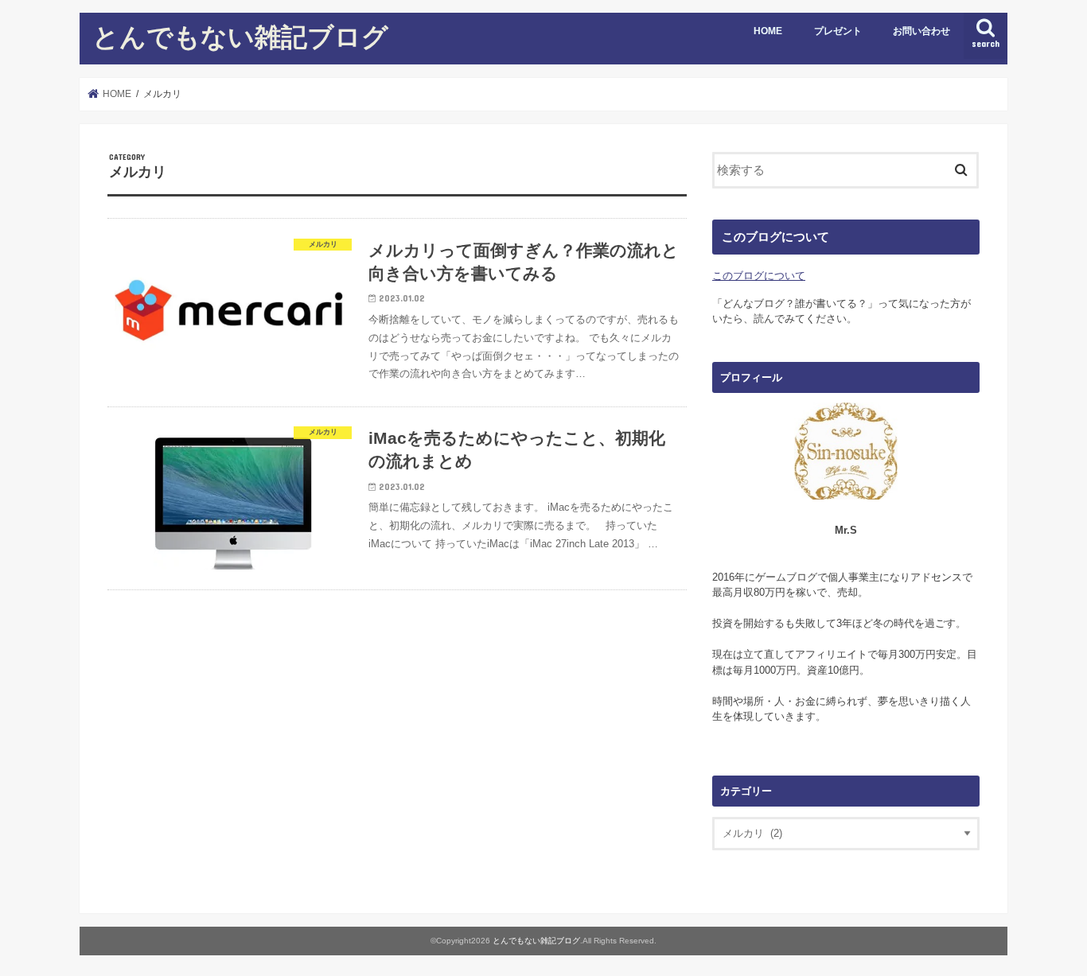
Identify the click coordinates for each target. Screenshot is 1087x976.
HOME (768, 31)
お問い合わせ (921, 31)
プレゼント (838, 31)
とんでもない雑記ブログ (240, 36)
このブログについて (758, 276)
